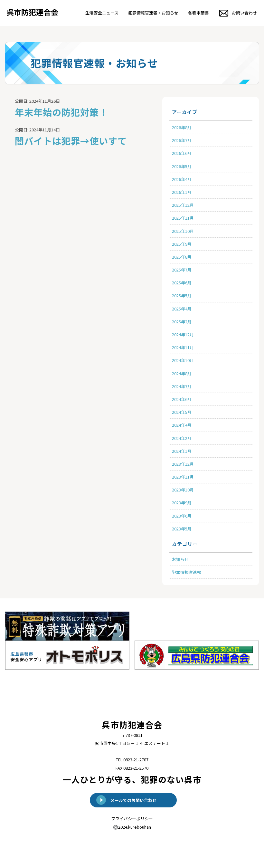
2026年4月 (182, 179)
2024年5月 (182, 412)
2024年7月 (182, 386)
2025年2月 (182, 322)
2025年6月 (182, 283)
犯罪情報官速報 (186, 572)
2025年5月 (182, 295)
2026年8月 (182, 127)
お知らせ (180, 559)
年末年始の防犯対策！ (61, 112)
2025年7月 (182, 270)
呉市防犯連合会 (32, 11)
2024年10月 (183, 360)
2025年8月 (182, 257)
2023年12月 (183, 464)
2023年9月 (182, 503)
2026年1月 (182, 192)
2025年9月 (182, 244)
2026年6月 (182, 153)
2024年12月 (183, 334)
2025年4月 (182, 309)
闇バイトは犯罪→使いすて (71, 140)
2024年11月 (183, 347)
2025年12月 (183, 205)
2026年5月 (182, 166)
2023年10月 (183, 490)
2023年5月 (182, 529)
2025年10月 (183, 231)
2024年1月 (182, 451)
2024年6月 (182, 399)
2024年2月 (182, 438)
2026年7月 (182, 140)
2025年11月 (183, 218)
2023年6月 (182, 516)
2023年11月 (183, 477)
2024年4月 (182, 425)
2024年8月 (182, 373)
